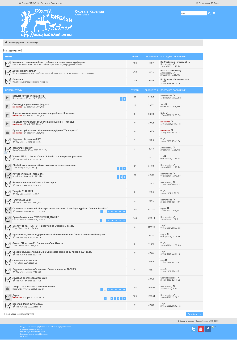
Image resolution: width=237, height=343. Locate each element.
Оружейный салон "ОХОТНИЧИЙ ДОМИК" (35, 217)
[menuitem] (32, 3)
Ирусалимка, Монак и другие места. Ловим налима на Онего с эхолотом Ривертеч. (59, 234)
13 (124, 212)
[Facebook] (208, 329)
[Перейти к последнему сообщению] (173, 96)
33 (108, 220)
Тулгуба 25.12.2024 (22, 191)
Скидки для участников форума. (30, 104)
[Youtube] (201, 329)
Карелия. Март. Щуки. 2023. (27, 304)
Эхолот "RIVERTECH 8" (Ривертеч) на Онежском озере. (43, 226)
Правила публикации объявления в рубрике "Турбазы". (43, 122)
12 (120, 212)
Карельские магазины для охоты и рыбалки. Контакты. (43, 113)
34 (112, 220)
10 (112, 212)
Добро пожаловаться (24, 71)
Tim (162, 81)
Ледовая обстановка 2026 (26, 139)
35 (116, 220)
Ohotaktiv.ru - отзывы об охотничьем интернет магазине (43, 165)
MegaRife (16, 176)
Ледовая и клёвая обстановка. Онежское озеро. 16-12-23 (44, 269)
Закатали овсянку (22, 148)
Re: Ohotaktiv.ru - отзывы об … (175, 62)
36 (120, 220)
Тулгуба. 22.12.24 (21, 200)
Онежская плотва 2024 (24, 260)
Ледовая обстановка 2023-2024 (29, 278)
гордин (163, 208)
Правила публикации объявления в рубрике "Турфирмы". (45, 130)
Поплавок (17, 79)
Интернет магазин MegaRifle (28, 174)
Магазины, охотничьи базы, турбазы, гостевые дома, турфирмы (48, 62)
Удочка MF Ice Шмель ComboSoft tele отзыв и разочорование (47, 156)
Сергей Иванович (168, 278)
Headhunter (17, 289)
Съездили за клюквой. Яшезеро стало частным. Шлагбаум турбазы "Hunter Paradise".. (60, 208)
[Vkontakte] (194, 329)
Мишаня (19, 211)
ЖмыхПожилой (19, 150)
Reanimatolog (166, 64)
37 (124, 220)
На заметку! (12, 50)
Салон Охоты (18, 219)
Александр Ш (166, 73)
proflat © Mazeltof (38, 332)
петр (162, 260)
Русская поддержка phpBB (31, 329)
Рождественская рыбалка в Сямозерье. (34, 182)
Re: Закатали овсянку (170, 71)
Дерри (15, 295)
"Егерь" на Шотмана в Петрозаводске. (33, 286)
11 (116, 212)
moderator (17, 107)
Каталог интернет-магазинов (28, 96)
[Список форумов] (47, 22)
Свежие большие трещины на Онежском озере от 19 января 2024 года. (52, 252)
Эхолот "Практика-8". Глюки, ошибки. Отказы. (38, 243)
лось (162, 104)
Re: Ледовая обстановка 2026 (174, 79)
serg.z (163, 234)
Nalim (162, 113)
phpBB (40, 327)
